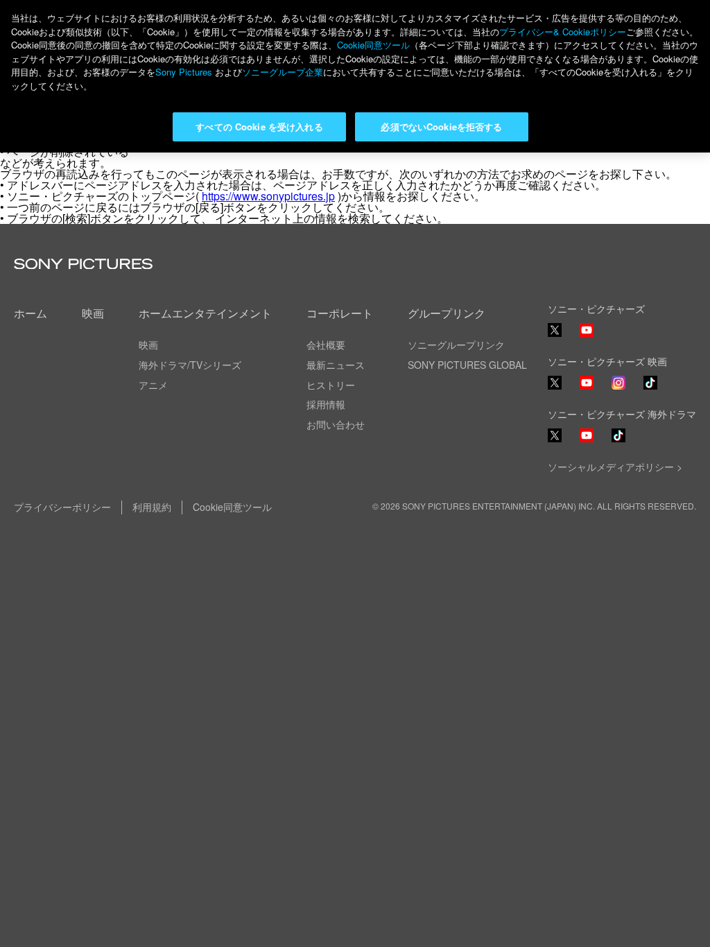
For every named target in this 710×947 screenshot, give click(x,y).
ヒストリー (330, 385)
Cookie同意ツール (232, 507)
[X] (555, 383)
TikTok (650, 389)
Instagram (618, 389)
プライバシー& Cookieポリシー (562, 31)
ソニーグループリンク (456, 344)
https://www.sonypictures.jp (268, 196)
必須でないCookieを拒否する (441, 126)
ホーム (30, 313)
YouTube (587, 336)
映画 (93, 313)
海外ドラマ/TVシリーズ (190, 365)
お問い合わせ (335, 424)
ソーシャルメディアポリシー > (615, 467)
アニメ (153, 385)
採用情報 (325, 404)
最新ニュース (335, 365)
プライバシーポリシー (62, 507)
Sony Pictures (183, 71)
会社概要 (325, 344)
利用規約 (151, 507)
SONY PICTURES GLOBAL (467, 365)
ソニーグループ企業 (282, 71)
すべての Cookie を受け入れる (259, 126)
